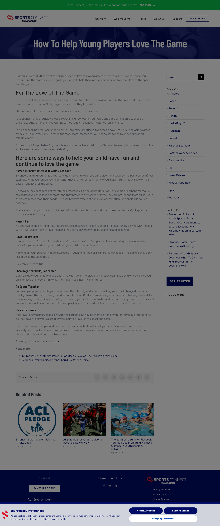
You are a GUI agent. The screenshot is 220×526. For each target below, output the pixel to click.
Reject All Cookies (180, 510)
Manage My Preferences (163, 518)
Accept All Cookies (146, 510)
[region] (110, 514)
